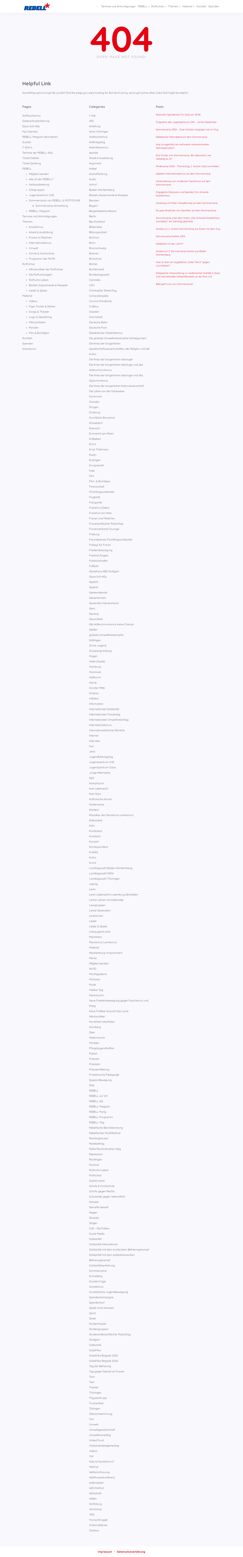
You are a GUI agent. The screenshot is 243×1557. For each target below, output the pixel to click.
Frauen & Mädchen (40, 237)
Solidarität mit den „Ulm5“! (169, 243)
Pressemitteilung (99, 1069)
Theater (94, 1387)
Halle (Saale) (97, 661)
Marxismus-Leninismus (103, 942)
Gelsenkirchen (97, 597)
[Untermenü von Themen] (180, 6)
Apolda (93, 152)
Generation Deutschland (104, 603)
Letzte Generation (100, 910)
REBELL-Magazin (39, 211)
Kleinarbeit (95, 820)
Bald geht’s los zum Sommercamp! (174, 283)
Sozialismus (36, 227)
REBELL (27, 168)
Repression (96, 1154)
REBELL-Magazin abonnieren (40, 136)
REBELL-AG (96, 1101)
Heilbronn (95, 677)
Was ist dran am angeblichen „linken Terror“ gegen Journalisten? (183, 264)
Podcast (94, 1058)
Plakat (93, 1053)
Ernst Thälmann (98, 449)
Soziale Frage (97, 1281)
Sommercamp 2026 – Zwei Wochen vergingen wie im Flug (187, 129)
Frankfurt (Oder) (99, 507)
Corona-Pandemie (100, 301)
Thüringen (95, 1392)
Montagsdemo (98, 974)
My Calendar (30, 131)
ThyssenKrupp (98, 1398)
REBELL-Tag (96, 1122)
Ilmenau (94, 693)
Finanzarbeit (96, 486)
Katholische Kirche (100, 799)
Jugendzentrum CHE (41, 195)
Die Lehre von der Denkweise (106, 391)
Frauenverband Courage (104, 529)
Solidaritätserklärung (102, 1265)
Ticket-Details (30, 158)
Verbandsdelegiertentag (104, 1445)
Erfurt (92, 444)
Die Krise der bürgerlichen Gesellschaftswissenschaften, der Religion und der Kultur (119, 349)
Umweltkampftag (100, 1435)
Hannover (95, 672)
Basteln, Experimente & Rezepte (48, 285)
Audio (92, 179)
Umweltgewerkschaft (102, 1429)
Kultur (92, 857)
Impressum (29, 348)
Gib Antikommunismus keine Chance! (111, 624)
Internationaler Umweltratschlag (108, 719)
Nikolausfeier (97, 1016)
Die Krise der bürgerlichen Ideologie (111, 359)
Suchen (26, 142)
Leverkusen (96, 915)
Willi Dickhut (96, 1488)
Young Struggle (98, 1519)
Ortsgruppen (36, 189)
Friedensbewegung (100, 550)
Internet (93, 735)
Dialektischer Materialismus (105, 332)
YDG (91, 1514)
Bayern (93, 205)
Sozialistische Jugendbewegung (108, 1292)
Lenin (92, 889)
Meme (93, 958)
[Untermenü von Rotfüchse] (165, 6)
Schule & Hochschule (41, 253)
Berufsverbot (97, 221)
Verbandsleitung (39, 184)
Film (91, 476)
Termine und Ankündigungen (39, 216)
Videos (33, 301)
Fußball (93, 566)
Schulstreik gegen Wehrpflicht (107, 1196)
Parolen (34, 327)
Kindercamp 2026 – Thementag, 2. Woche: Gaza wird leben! (187, 166)
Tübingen (94, 1408)
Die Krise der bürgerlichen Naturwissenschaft (116, 385)
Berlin (92, 216)
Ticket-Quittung (31, 163)
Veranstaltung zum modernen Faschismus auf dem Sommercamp (183, 183)
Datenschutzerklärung (35, 121)
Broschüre (95, 258)
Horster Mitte (97, 687)
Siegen (93, 1212)
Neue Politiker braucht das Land (108, 1011)
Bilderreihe (95, 227)
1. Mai (92, 115)
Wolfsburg (95, 1504)
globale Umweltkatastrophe (106, 635)
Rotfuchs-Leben (38, 279)
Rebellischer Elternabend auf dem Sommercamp (181, 136)
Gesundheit (96, 619)
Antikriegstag (97, 142)
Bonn (92, 242)
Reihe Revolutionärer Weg (105, 1148)
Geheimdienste (98, 592)
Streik (92, 1318)
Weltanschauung (99, 1472)
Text (91, 1382)
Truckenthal (96, 1403)
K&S (91, 778)
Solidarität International (103, 1244)
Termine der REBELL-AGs (37, 152)
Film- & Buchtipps (99, 481)
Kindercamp (96, 804)
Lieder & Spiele (38, 290)
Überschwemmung (100, 1413)
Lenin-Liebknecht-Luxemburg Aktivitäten (113, 894)
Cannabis (95, 279)
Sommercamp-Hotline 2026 (170, 236)
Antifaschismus (31, 115)
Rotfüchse (28, 264)
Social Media (96, 1233)
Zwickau (94, 1530)
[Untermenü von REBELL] (149, 6)
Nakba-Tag (96, 990)
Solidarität (95, 1239)
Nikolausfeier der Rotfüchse (46, 269)
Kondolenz (95, 831)
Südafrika (95, 1350)
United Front (96, 1440)
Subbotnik (95, 1345)
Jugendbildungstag (101, 756)
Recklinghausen (98, 1138)
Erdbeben (95, 438)
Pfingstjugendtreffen (101, 1048)
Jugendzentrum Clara (102, 767)
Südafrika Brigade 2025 (103, 1355)
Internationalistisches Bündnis (107, 730)
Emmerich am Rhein (101, 433)
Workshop (95, 1509)
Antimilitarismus (98, 147)
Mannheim (95, 937)
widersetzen (96, 1482)
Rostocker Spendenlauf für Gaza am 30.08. (178, 114)
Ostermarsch (97, 1037)
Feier (92, 470)
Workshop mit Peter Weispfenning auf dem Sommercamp (187, 203)
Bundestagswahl (99, 274)
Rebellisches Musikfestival (105, 1133)
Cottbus (94, 306)
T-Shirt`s (27, 147)
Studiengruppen (98, 1329)
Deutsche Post (98, 327)
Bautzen (94, 200)
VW (91, 1456)
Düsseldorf (96, 423)
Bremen (94, 253)
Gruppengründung (100, 650)
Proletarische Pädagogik (104, 1074)
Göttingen (95, 640)
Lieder (93, 921)
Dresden (94, 401)
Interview (94, 740)
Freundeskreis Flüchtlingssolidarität (110, 539)
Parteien (94, 1043)
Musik (92, 984)
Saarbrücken (97, 1180)
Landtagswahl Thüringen (104, 878)
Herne (93, 682)
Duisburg (94, 412)
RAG (91, 1085)
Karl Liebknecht (98, 788)
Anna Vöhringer (98, 131)
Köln (92, 825)
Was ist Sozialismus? (101, 1461)
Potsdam (94, 1064)
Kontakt (27, 338)
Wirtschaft (95, 1493)
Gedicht (93, 582)
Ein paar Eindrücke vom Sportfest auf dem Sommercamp (186, 210)
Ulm (91, 1419)
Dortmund (95, 396)
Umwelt (33, 248)
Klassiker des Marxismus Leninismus (111, 815)
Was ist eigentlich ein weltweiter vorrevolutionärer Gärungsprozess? (182, 146)
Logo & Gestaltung (40, 317)
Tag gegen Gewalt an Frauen (106, 1371)
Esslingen (95, 460)
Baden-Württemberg (101, 189)
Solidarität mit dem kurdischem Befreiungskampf (119, 1249)
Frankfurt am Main (100, 513)
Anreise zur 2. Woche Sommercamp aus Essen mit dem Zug (188, 228)
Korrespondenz (98, 846)
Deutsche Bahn (98, 322)
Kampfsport (96, 783)
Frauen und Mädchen (102, 518)
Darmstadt (95, 317)
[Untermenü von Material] (194, 6)
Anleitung (94, 126)
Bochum (94, 237)
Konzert (94, 841)
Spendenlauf (97, 1302)
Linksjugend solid (99, 931)
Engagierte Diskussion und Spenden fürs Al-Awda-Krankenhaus (182, 194)
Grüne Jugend (97, 645)
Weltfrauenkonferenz (102, 1477)
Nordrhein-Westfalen (102, 1021)
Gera (92, 608)
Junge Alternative (99, 772)
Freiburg (94, 534)
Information (96, 703)
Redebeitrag (96, 1143)
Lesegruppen (97, 905)
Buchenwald (96, 269)
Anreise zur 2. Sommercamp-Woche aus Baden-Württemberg (181, 253)
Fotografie (95, 502)
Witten (93, 1498)
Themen (27, 221)
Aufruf (93, 184)
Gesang (94, 613)
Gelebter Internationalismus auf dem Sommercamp (183, 173)
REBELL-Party (97, 1111)
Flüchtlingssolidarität (101, 491)
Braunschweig (97, 248)
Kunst (92, 862)
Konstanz (95, 836)
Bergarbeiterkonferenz (103, 211)
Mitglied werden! (39, 174)
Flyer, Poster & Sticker (42, 306)
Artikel (93, 168)
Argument (95, 163)
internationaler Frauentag (104, 714)
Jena (92, 751)
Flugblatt (94, 497)
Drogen (93, 407)
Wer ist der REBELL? (41, 179)
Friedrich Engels (98, 555)
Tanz (92, 1376)
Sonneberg (95, 1276)
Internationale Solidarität (104, 709)
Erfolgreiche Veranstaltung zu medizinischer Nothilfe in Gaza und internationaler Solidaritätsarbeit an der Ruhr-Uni (188, 275)
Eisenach (94, 428)
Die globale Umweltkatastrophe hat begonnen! (117, 338)
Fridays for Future (100, 544)
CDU (92, 285)
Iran (91, 746)
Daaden (94, 311)
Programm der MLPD (42, 258)
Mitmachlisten (37, 322)
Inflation (94, 698)
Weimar (94, 1466)
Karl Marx (95, 793)
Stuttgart (94, 1339)
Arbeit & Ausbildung (41, 232)
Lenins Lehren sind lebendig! (106, 899)
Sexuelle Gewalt (98, 1207)
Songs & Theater (39, 311)
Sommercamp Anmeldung (52, 205)
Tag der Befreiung (100, 1366)
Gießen (93, 629)
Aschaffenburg (98, 174)
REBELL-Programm (101, 1117)
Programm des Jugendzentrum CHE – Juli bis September (186, 122)
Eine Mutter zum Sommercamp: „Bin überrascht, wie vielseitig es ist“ (183, 157)
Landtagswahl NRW (101, 873)
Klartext (94, 809)
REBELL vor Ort (98, 1096)
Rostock (94, 1164)
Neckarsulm (96, 995)
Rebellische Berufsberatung (106, 1127)
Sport (92, 1313)
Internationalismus (40, 242)
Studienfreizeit (97, 1323)
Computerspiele (98, 295)
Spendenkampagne (101, 1297)
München (94, 979)
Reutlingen (95, 1159)
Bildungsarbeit (98, 232)
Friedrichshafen (98, 560)
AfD (91, 121)
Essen (92, 454)
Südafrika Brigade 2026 (103, 1360)
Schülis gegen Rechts (102, 1191)
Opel (92, 1032)
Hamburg (95, 666)
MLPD (92, 968)
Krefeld (93, 852)
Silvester (94, 1217)
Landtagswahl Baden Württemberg (110, 868)
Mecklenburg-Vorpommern (106, 952)
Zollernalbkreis (98, 1525)
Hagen (93, 656)
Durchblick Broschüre (102, 417)
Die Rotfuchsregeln (40, 274)
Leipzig (93, 884)
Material (27, 295)
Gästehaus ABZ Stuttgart (104, 571)
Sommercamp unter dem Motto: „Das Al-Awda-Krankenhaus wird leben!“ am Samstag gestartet (188, 219)
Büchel (93, 264)
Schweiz (94, 1201)
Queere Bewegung (100, 1080)
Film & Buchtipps (39, 332)
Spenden (27, 343)
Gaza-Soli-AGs (31, 126)
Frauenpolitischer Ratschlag (106, 523)
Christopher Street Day (103, 290)
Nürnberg (95, 1027)
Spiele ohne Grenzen (101, 1307)
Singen (93, 1223)
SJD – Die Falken (99, 1228)
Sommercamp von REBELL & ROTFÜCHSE (54, 200)
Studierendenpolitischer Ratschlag (110, 1334)
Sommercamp (98, 1270)
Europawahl (96, 465)
